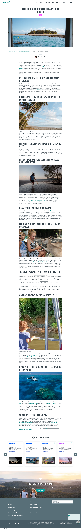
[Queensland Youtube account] (18, 523)
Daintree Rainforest (35, 355)
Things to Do (14, 51)
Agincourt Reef (51, 403)
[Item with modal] (40, 32)
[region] (40, 82)
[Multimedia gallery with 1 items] (40, 32)
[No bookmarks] (75, 2)
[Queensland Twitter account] (15, 523)
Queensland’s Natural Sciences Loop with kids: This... (15, 449)
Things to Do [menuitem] (47, 2)
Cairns (20, 68)
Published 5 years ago (42, 57)
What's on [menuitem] (65, 2)
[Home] (6, 3)
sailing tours (50, 210)
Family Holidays (28, 51)
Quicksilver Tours (33, 403)
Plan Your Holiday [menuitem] (56, 2)
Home (9, 51)
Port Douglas (44, 66)
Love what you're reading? (40, 484)
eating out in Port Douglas (40, 275)
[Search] (78, 2)
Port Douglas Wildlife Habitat (40, 261)
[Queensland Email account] (21, 523)
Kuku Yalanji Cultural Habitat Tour (36, 200)
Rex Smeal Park (44, 281)
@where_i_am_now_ (27, 351)
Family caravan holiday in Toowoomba (65, 446)
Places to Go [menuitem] (39, 2)
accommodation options (25, 422)
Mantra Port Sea (31, 424)
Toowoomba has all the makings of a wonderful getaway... (65, 449)
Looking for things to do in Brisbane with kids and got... (47, 449)
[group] (15, 455)
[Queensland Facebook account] (12, 523)
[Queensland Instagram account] (9, 523)
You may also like (40, 437)
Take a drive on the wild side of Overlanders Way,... (32, 449)
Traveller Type (21, 51)
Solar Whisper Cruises (32, 356)
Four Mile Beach (38, 89)
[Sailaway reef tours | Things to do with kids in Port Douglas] (40, 32)
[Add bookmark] (40, 49)
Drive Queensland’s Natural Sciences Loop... (15, 446)
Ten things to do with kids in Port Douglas (40, 10)
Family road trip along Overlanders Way (31, 446)
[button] (5, 454)
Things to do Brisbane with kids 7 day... (48, 446)
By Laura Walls (41, 56)
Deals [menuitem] (71, 2)
